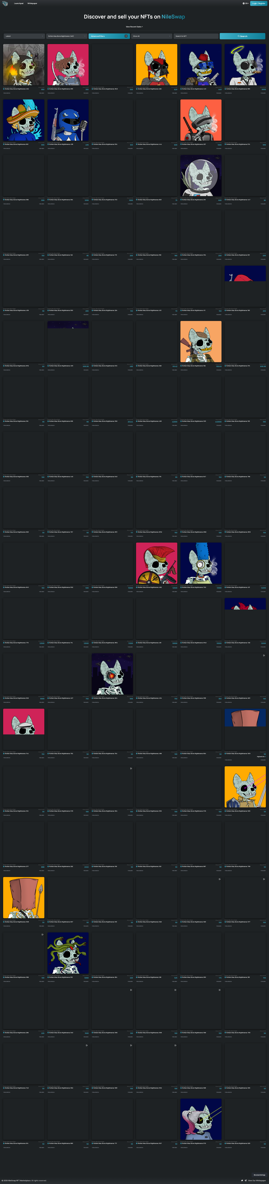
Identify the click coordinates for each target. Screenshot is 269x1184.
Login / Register (258, 3)
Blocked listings (259, 1175)
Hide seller (41, 93)
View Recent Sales (133, 27)
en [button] (246, 3)
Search (243, 36)
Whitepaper (32, 3)
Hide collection (6, 93)
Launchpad (18, 3)
